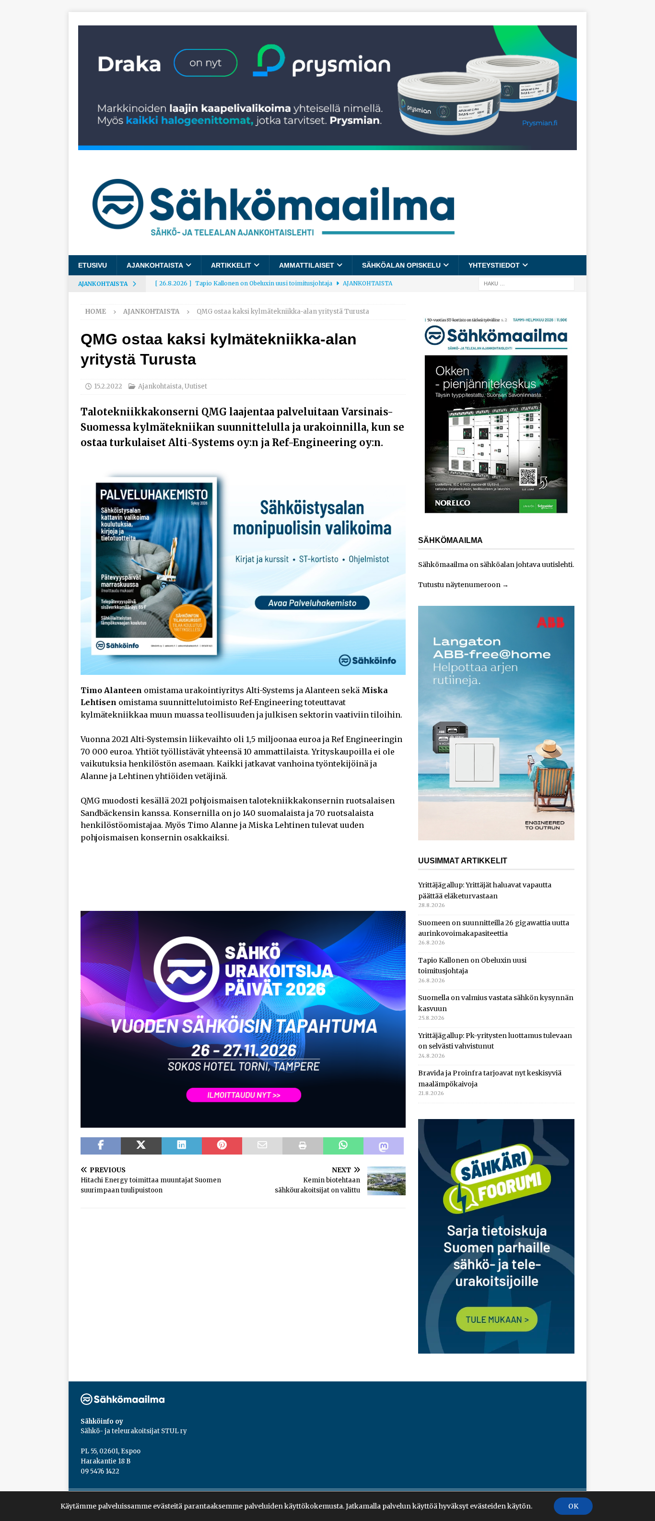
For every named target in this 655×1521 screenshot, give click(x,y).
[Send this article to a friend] (262, 1146)
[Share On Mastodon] (383, 1146)
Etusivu (92, 265)
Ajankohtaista (155, 265)
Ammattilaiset (306, 265)
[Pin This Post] (222, 1146)
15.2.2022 (108, 386)
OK (573, 1506)
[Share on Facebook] (101, 1146)
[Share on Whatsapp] (343, 1146)
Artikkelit (231, 265)
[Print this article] (302, 1146)
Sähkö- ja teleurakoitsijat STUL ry (134, 1431)
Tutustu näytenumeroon (459, 584)
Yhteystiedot (494, 265)
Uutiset (196, 386)
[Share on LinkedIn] (182, 1146)
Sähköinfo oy (102, 1421)
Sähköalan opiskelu (401, 265)
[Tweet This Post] (141, 1146)
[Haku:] (526, 283)
